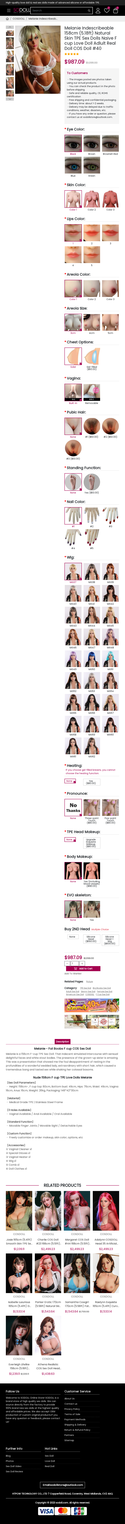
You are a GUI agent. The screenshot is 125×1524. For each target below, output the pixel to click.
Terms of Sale (72, 1414)
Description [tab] (62, 1041)
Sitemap (69, 1440)
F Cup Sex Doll (103, 994)
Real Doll (49, 1466)
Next (10, 99)
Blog (8, 1455)
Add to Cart (85, 968)
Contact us (70, 1403)
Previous (10, 27)
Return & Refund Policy (77, 1430)
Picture (89, 981)
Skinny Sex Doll (88, 991)
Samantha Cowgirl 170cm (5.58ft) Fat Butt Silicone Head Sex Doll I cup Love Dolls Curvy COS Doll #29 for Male (77, 1304)
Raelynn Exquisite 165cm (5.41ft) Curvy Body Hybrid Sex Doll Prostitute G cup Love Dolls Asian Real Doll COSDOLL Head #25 (106, 1304)
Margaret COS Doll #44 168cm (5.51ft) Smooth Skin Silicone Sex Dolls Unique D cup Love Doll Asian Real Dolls (77, 1242)
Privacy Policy (72, 1409)
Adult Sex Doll (72, 991)
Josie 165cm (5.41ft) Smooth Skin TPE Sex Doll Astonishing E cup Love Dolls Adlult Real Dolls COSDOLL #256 (19, 1242)
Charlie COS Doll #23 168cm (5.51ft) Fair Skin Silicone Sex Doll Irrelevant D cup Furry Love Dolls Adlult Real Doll (48, 1242)
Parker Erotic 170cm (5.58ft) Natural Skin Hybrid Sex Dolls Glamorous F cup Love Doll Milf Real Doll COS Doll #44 (48, 1304)
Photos (10, 1461)
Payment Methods (74, 1419)
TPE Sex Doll (85, 988)
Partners (69, 1435)
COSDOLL (19, 19)
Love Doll (50, 1461)
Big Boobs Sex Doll (102, 988)
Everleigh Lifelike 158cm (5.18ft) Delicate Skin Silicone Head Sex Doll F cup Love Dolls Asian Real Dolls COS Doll (19, 1366)
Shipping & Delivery (75, 1424)
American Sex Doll (75, 994)
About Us (69, 1398)
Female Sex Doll (104, 991)
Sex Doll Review (14, 1471)
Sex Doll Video (13, 1466)
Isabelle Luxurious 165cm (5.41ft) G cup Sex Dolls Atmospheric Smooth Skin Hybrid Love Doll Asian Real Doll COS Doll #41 (19, 1304)
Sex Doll (49, 1455)
